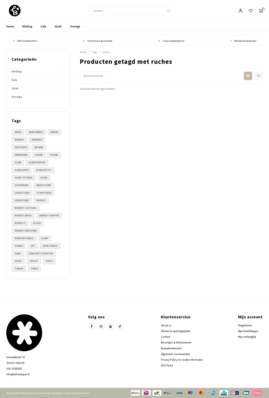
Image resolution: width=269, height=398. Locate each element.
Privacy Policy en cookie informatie (182, 360)
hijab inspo (22, 170)
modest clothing (26, 207)
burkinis (37, 139)
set (33, 245)
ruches (105, 52)
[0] (261, 10)
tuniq (34, 268)
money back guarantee (99, 40)
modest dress (23, 215)
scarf (44, 238)
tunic (49, 261)
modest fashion (49, 215)
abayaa (54, 132)
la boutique (22, 192)
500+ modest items (27, 40)
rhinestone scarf (26, 230)
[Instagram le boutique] (101, 326)
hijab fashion (37, 162)
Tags (94, 52)
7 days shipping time (173, 40)
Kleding (27, 26)
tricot (33, 261)
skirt (18, 261)
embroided (21, 154)
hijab (18, 162)
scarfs (19, 245)
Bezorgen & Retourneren (176, 342)
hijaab (54, 154)
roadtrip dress (24, 238)
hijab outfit (43, 170)
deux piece (21, 147)
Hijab (58, 26)
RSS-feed (167, 365)
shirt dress (50, 245)
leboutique (22, 200)
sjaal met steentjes (41, 253)
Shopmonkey (83, 393)
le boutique (44, 192)
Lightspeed (57, 393)
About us (166, 325)
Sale (43, 26)
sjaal (18, 253)
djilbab (38, 147)
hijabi (43, 177)
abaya (18, 132)
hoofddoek (21, 185)
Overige (75, 26)
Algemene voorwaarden (175, 354)
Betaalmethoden (171, 348)
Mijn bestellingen (248, 331)
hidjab (39, 154)
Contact (165, 337)
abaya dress (36, 132)
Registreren (245, 325)
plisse (37, 223)
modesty (20, 223)
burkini (19, 139)
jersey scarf (43, 185)
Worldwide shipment (245, 40)
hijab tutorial (24, 177)
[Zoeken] (169, 10)
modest (41, 200)
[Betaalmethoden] (135, 392)
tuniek (19, 268)
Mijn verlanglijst (247, 337)
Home (10, 26)
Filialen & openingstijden (176, 331)
